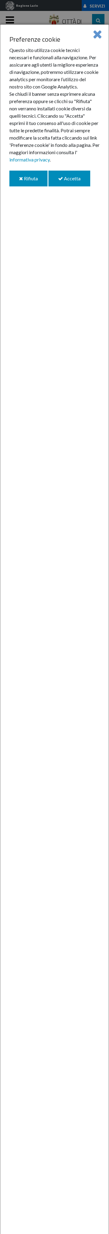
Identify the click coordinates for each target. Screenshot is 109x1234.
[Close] (97, 34)
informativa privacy (29, 159)
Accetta (76, 180)
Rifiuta (35, 180)
